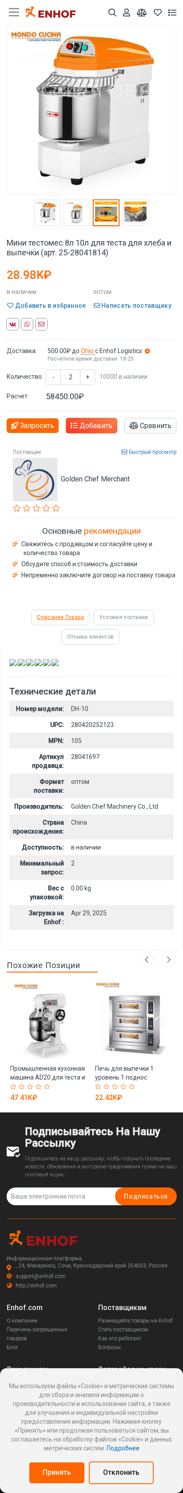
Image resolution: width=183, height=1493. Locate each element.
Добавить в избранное (49, 305)
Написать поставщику (135, 305)
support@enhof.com (41, 1276)
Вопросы (109, 1347)
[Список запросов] (172, 12)
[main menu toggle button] (14, 12)
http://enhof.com (36, 1286)
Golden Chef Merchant (95, 479)
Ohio (88, 350)
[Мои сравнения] (142, 12)
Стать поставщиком (123, 1329)
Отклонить (121, 1472)
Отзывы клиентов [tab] (90, 637)
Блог (12, 1347)
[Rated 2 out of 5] (23, 1087)
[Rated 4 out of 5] (40, 1087)
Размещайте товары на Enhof (135, 1321)
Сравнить (154, 425)
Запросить (36, 425)
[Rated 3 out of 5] (31, 1087)
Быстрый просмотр (151, 452)
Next (168, 959)
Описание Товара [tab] (60, 617)
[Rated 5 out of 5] (48, 1087)
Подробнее (123, 1448)
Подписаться (146, 1196)
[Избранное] (158, 12)
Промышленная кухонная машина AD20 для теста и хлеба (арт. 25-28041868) (47, 1077)
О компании (22, 1321)
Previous (146, 959)
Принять (57, 1472)
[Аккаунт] (126, 12)
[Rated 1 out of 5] (14, 1087)
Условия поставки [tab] (123, 617)
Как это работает (119, 1338)
